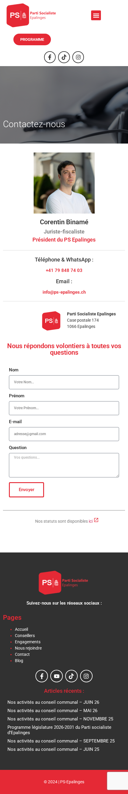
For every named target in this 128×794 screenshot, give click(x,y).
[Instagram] (78, 57)
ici (91, 521)
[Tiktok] (64, 57)
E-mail (15, 422)
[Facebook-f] (50, 57)
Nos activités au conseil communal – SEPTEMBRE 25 (61, 741)
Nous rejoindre (28, 648)
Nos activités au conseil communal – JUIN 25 (53, 749)
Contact (22, 654)
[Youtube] (56, 676)
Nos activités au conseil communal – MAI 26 (52, 710)
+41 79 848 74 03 (64, 270)
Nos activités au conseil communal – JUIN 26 (53, 702)
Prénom (16, 396)
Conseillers (25, 635)
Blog (19, 660)
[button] (96, 15)
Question (17, 448)
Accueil (21, 629)
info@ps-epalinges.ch (64, 292)
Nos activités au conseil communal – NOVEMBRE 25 (60, 719)
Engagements (27, 641)
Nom (13, 370)
